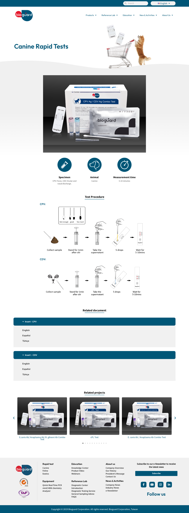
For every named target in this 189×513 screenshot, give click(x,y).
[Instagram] (160, 484)
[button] (13, 417)
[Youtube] (152, 484)
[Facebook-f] (143, 484)
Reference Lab (108, 15)
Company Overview (115, 468)
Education (127, 15)
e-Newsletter (112, 490)
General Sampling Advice (82, 494)
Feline (45, 470)
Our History (111, 470)
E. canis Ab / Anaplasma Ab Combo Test (147, 437)
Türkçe (25, 341)
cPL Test (94, 437)
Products (90, 15)
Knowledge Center (79, 468)
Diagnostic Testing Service (83, 491)
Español (26, 335)
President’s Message (115, 473)
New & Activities (147, 15)
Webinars (75, 473)
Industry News (112, 487)
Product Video (77, 470)
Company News (113, 485)
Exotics (46, 473)
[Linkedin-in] (169, 484)
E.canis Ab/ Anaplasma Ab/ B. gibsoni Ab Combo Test (42, 438)
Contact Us (111, 476)
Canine (46, 468)
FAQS (73, 496)
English (26, 330)
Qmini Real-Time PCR (52, 485)
